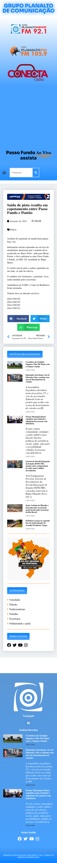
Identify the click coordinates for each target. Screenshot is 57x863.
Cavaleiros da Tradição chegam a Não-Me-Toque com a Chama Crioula (38, 364)
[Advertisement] (28, 116)
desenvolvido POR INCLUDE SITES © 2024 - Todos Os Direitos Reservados (28, 856)
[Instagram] (37, 839)
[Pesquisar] (36, 172)
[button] (4, 172)
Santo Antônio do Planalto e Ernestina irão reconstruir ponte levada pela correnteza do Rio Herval (37, 508)
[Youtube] (31, 839)
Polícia (13, 229)
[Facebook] (20, 839)
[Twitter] (26, 839)
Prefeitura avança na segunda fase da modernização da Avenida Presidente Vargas (38, 523)
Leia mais (30, 370)
